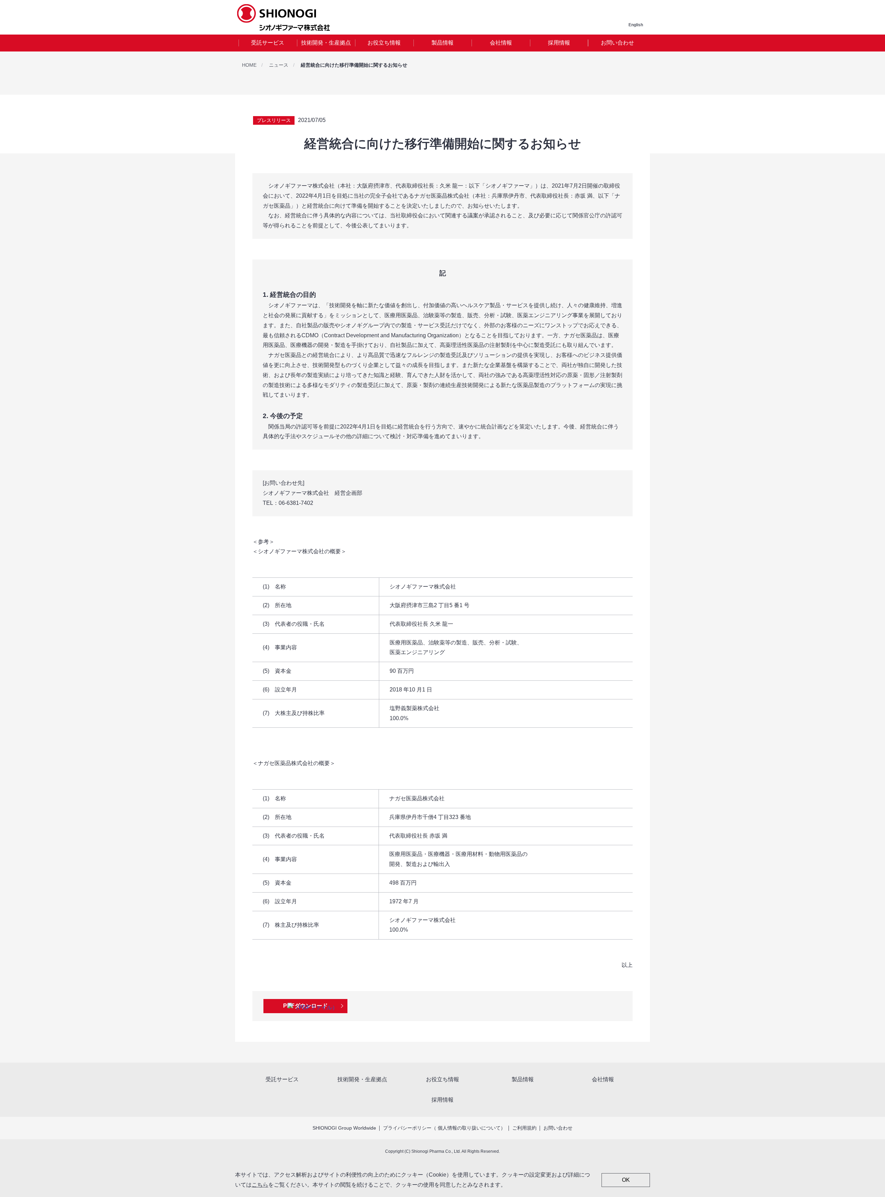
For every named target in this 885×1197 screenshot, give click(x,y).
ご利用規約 (524, 1128)
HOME (249, 65)
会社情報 (501, 43)
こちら (260, 1185)
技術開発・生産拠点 (326, 43)
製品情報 (442, 43)
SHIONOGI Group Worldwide (344, 1128)
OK (626, 1180)
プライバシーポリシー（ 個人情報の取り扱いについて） (444, 1128)
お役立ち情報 (384, 43)
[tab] (268, 43)
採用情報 (559, 43)
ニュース (278, 65)
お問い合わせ (617, 43)
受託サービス (267, 43)
